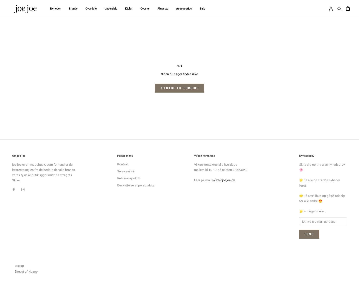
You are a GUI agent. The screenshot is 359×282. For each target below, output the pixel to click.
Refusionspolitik (128, 178)
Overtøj (145, 8)
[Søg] (339, 8)
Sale (202, 8)
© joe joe (19, 265)
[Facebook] (13, 189)
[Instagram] (22, 189)
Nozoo (33, 271)
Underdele (111, 8)
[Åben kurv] (348, 8)
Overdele (91, 8)
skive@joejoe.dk (223, 180)
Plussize (162, 8)
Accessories (184, 8)
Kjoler (129, 8)
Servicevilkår (126, 171)
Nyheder (55, 8)
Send (309, 234)
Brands (73, 8)
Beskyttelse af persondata (135, 185)
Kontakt (122, 164)
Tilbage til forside (179, 88)
